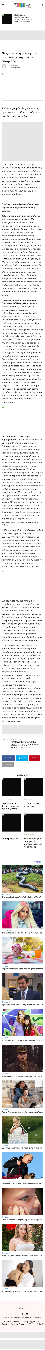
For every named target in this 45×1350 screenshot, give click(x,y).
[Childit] (22, 5)
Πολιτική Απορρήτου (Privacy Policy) (27, 1324)
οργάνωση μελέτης (17, 742)
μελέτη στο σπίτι (16, 739)
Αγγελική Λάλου (14, 65)
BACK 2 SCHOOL (7, 49)
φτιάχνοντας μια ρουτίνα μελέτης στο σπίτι (25, 747)
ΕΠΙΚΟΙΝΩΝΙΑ (14, 1321)
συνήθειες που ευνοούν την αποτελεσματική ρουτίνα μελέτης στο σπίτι (25, 745)
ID (4, 1321)
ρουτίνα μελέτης (30, 742)
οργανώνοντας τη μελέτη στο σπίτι (22, 741)
